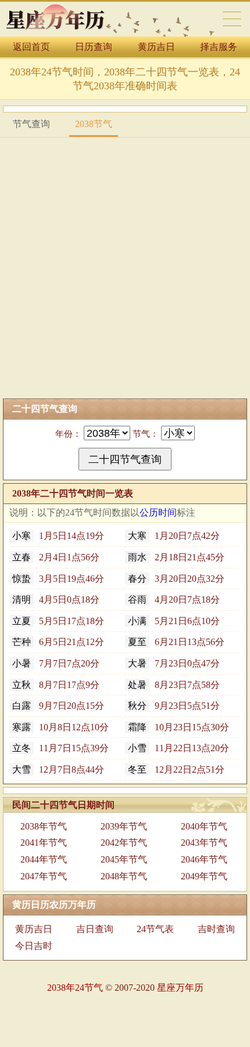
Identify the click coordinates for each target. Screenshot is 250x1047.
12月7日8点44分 (58, 769)
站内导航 (232, 19)
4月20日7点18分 (174, 599)
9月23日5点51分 (174, 706)
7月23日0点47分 (174, 663)
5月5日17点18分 (58, 621)
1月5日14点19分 (58, 536)
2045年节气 (124, 859)
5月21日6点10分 (174, 621)
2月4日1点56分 (55, 557)
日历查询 (93, 47)
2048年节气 (124, 876)
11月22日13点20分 (178, 748)
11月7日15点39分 (60, 748)
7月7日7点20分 (55, 663)
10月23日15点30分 (178, 727)
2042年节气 (124, 842)
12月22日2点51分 (176, 769)
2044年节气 (43, 859)
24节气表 (155, 929)
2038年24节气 (75, 987)
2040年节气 (204, 826)
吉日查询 (94, 929)
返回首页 (31, 47)
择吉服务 (218, 47)
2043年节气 (204, 842)
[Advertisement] (125, 268)
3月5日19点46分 (58, 579)
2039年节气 (124, 826)
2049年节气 (204, 876)
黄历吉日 (156, 47)
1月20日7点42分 (174, 536)
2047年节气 (43, 876)
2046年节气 (204, 859)
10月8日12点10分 (60, 727)
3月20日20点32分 (176, 579)
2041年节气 (43, 842)
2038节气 (93, 124)
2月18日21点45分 (176, 557)
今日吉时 (33, 946)
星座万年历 (180, 987)
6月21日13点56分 (176, 642)
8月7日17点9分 (55, 685)
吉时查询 (216, 929)
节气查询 (31, 124)
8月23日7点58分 (174, 685)
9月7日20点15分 (58, 706)
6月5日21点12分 (58, 642)
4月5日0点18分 (55, 599)
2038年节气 (43, 826)
